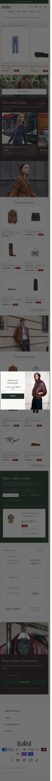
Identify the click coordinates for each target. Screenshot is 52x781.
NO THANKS (13, 401)
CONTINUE (12, 396)
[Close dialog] (48, 373)
